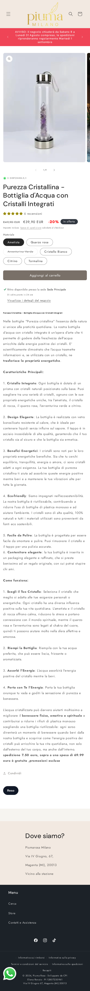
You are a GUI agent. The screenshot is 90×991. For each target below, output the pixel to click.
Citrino (13, 261)
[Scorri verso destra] (54, 170)
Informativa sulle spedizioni (67, 964)
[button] (8, 14)
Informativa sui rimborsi (31, 957)
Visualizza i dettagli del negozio (29, 300)
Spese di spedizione (30, 227)
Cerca (12, 903)
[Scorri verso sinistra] (35, 170)
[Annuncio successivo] (82, 37)
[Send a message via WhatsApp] (9, 973)
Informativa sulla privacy (62, 957)
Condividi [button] (14, 773)
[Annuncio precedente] (7, 37)
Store (11, 913)
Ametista (14, 242)
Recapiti (47, 970)
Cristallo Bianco (55, 252)
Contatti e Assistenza (22, 922)
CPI (65, 975)
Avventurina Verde (23, 252)
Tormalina (36, 261)
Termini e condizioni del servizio (29, 964)
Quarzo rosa (40, 242)
